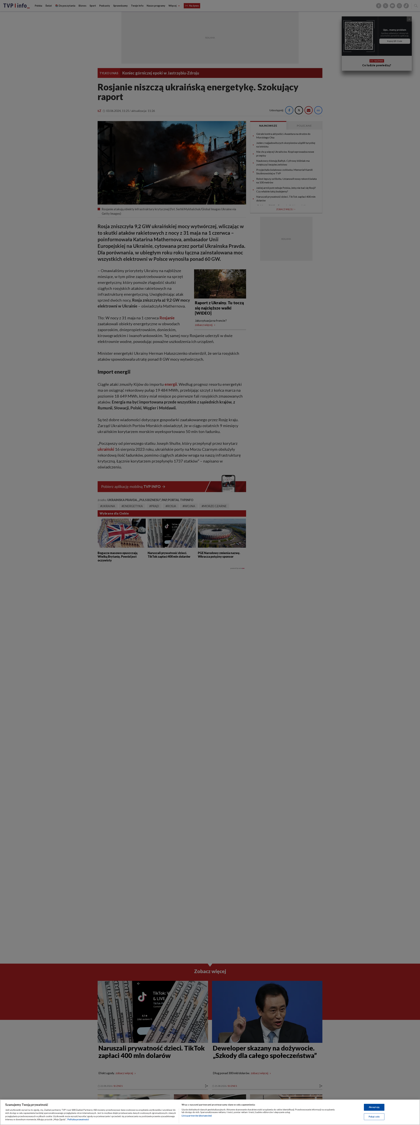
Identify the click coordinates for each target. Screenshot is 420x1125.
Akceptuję (374, 1107)
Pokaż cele (374, 1116)
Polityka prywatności (78, 1119)
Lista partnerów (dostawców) (197, 1115)
